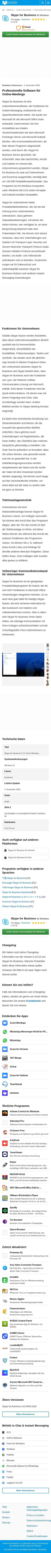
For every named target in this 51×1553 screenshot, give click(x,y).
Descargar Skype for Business (16, 883)
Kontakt (6, 1512)
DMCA (30, 1531)
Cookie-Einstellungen (37, 1536)
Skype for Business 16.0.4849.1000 (19, 1406)
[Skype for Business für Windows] (5, 18)
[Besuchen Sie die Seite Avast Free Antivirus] (25, 28)
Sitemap (6, 1523)
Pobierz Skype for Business (15, 906)
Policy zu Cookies (35, 1515)
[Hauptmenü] (48, 2)
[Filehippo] (9, 2)
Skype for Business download (16, 892)
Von (15, 19)
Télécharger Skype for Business (17, 887)
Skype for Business (30, 15)
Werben (6, 1517)
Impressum (32, 1526)
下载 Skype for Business (14, 878)
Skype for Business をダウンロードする (21, 897)
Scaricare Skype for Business (16, 902)
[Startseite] (3, 10)
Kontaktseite (33, 1001)
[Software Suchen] (42, 2)
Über (4, 1507)
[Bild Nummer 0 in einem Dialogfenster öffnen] (23, 665)
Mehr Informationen (25, 1414)
